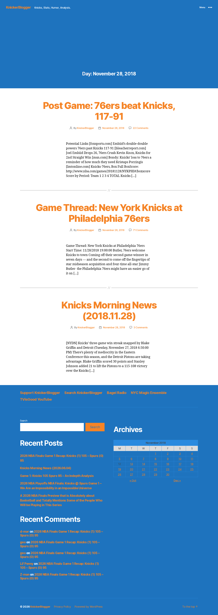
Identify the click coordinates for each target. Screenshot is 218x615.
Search (23, 420)
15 (155, 464)
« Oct (133, 480)
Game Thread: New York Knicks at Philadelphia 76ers (109, 213)
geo (23, 542)
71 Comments (140, 230)
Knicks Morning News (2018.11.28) (109, 310)
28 (143, 474)
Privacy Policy (62, 606)
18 (191, 464)
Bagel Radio (116, 393)
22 (155, 469)
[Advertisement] (109, 49)
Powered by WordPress (88, 606)
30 (167, 474)
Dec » (177, 480)
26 (119, 474)
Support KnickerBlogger (40, 393)
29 (155, 474)
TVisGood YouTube (36, 399)
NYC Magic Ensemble (149, 393)
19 (119, 469)
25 (191, 469)
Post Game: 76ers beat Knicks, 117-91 (109, 111)
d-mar (24, 531)
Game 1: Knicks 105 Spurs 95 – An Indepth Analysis (57, 476)
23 (167, 469)
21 (143, 469)
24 (179, 469)
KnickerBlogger (18, 7)
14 (143, 464)
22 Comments (140, 128)
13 (131, 464)
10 (179, 458)
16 (167, 464)
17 (180, 464)
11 (192, 458)
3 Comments (141, 327)
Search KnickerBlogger (83, 393)
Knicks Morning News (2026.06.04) (45, 468)
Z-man (24, 574)
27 (131, 474)
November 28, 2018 (113, 128)
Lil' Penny (26, 564)
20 (131, 469)
